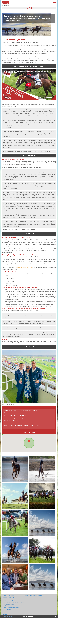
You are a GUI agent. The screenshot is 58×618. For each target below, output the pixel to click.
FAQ (5, 606)
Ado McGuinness (8, 616)
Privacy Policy (28, 595)
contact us (7, 428)
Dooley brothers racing (8, 597)
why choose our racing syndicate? (13, 413)
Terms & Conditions (38, 595)
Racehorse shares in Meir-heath (11, 607)
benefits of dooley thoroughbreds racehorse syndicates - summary (22, 425)
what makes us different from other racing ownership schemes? (21, 410)
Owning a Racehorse (9, 604)
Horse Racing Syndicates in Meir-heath (14, 602)
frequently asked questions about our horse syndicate (18, 423)
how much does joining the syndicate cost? (15, 415)
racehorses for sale (18, 56)
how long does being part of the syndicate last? (17, 418)
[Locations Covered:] (2, 2)
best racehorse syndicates (11, 420)
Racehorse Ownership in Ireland (23, 267)
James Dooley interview (10, 599)
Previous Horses (8, 612)
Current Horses (8, 611)
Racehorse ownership (8, 595)
